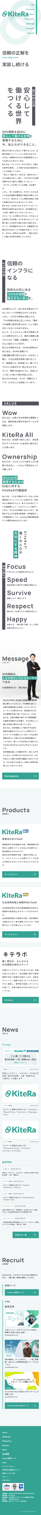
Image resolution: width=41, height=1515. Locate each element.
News (32, 14)
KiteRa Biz (6, 1437)
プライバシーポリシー (8, 1466)
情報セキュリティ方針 (8, 1473)
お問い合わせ (6, 1480)
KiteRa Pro (6, 1441)
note (4, 1462)
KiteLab (5, 1445)
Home (4, 1432)
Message (30, 23)
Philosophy (29, 19)
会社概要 (5, 1454)
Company (30, 28)
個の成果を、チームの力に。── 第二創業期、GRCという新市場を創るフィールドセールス (21, 1362)
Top (32, 5)
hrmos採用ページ (9, 1458)
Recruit (31, 33)
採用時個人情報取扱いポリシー (11, 1470)
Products (30, 9)
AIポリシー (5, 1477)
